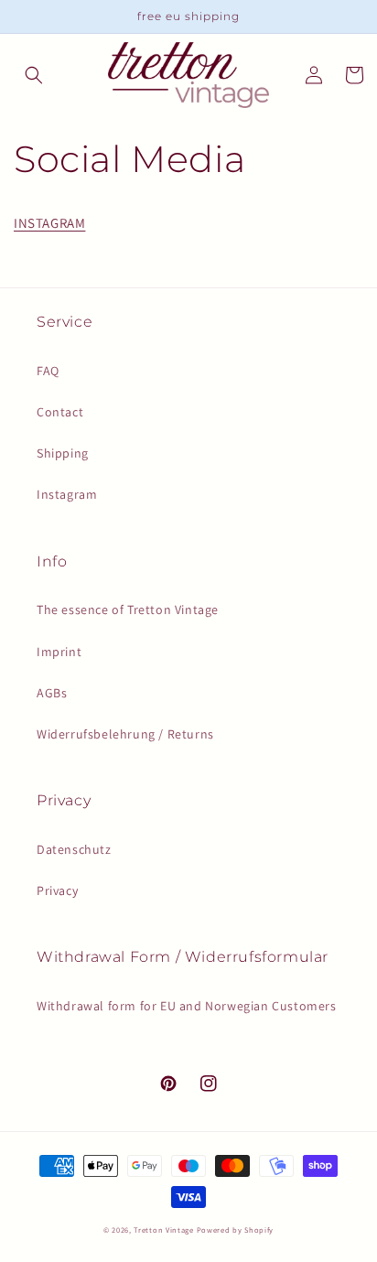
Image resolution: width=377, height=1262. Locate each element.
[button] (34, 75)
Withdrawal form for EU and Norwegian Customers (187, 1006)
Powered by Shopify (236, 1229)
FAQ (48, 370)
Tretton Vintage (164, 1229)
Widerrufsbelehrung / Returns (125, 734)
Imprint (59, 651)
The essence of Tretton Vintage (128, 609)
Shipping (63, 453)
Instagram (67, 494)
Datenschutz (74, 849)
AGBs (52, 693)
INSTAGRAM (49, 223)
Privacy (57, 890)
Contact (60, 412)
